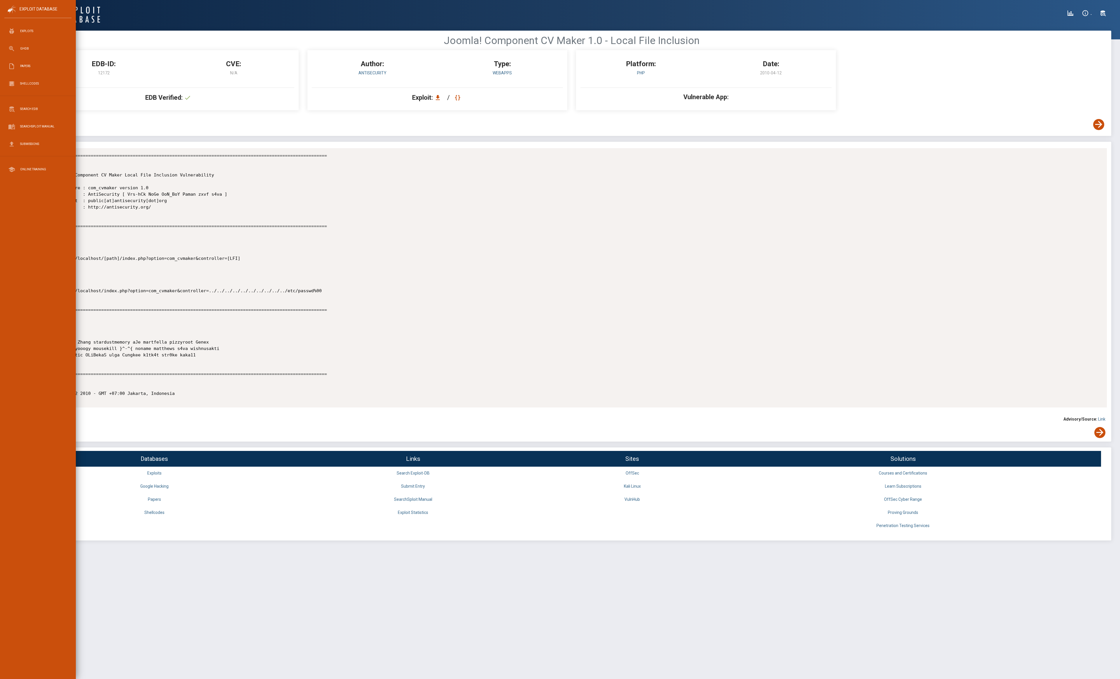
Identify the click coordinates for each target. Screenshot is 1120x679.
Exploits (154, 473)
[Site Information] (1087, 14)
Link (1101, 419)
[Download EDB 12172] (439, 97)
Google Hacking (154, 486)
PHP (641, 73)
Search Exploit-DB (413, 473)
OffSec (632, 473)
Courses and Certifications (903, 473)
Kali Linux (632, 486)
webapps (502, 73)
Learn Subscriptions (903, 486)
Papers (154, 499)
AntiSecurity (372, 73)
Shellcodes (154, 512)
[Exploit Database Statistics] (1070, 14)
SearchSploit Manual (413, 499)
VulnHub (632, 499)
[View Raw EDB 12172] (458, 97)
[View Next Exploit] (1098, 124)
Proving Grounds (903, 512)
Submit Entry (413, 486)
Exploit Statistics (413, 512)
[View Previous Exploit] (44, 124)
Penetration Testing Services (903, 525)
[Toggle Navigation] (37, 14)
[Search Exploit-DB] (1103, 14)
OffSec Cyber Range (903, 499)
